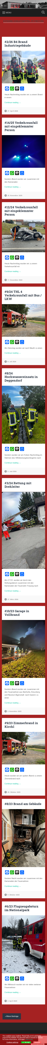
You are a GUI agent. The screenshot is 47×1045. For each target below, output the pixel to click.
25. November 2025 (15, 195)
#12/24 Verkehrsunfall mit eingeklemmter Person (21, 210)
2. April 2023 (12, 1001)
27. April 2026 (13, 111)
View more (29, 1039)
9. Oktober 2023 (13, 895)
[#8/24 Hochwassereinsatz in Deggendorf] (23, 415)
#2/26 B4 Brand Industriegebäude (18, 43)
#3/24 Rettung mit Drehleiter (18, 485)
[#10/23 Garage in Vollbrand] (23, 649)
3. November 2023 (14, 711)
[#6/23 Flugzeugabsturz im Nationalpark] (23, 944)
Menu (8, 12)
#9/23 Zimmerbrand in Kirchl (21, 725)
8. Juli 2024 (12, 362)
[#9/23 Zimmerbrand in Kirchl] (23, 748)
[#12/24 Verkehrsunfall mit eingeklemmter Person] (23, 236)
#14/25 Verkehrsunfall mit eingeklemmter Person (21, 126)
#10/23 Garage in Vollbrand (17, 613)
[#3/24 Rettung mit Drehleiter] (23, 530)
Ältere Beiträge (12, 1016)
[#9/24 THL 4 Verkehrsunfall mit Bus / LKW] (23, 320)
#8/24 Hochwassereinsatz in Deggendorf (21, 377)
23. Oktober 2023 (14, 792)
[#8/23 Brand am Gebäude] (23, 838)
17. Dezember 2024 (15, 280)
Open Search (43, 12)
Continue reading (19, 102)
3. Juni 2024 (12, 471)
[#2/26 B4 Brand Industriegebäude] (23, 67)
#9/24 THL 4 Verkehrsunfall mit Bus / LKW (23, 295)
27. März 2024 (13, 599)
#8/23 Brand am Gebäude (23, 804)
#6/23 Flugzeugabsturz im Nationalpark (21, 908)
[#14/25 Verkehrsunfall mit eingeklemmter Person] (23, 151)
